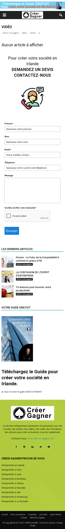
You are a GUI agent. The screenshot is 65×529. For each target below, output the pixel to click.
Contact (23, 517)
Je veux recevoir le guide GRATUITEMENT (22, 391)
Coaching (32, 514)
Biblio (24, 33)
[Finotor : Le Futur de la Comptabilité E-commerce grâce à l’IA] (8, 262)
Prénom (9, 123)
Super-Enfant (55, 514)
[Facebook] (16, 447)
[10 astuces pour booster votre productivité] (8, 291)
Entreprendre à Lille (11, 492)
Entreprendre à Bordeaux (14, 478)
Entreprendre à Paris (11, 469)
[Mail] (41, 447)
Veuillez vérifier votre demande (20, 207)
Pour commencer (18, 514)
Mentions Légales (37, 517)
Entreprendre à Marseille (13, 487)
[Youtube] (49, 447)
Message (9, 175)
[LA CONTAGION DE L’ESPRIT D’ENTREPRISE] (8, 277)
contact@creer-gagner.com (41, 438)
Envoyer (12, 231)
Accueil (5, 514)
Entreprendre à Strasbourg (14, 496)
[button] (61, 15)
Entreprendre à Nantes (13, 483)
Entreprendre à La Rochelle (15, 501)
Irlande (33, 33)
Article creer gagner (11, 33)
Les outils (43, 514)
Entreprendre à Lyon (11, 474)
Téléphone (10, 162)
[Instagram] (24, 447)
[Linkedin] (32, 447)
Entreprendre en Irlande (13, 465)
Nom (7, 136)
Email (8, 149)
